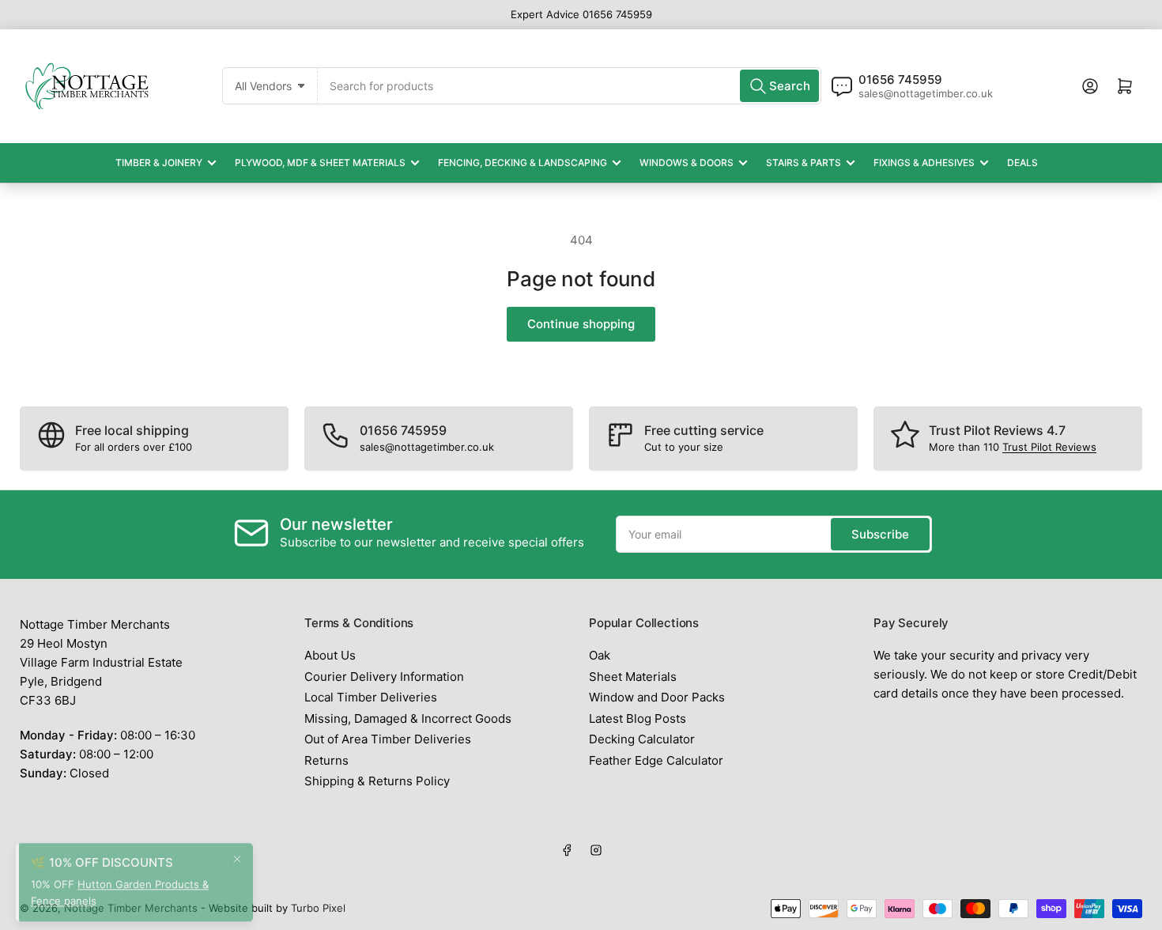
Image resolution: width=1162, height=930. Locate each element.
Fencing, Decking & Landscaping (522, 162)
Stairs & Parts (803, 162)
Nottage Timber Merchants (131, 908)
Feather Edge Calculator (656, 760)
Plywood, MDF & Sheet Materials (320, 162)
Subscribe (880, 534)
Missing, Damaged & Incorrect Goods (407, 718)
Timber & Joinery (158, 162)
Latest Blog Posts (637, 718)
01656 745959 (900, 79)
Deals (1022, 162)
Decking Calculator (642, 739)
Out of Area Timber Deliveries (387, 739)
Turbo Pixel (318, 908)
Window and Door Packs (657, 697)
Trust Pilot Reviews (1049, 446)
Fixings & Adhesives (924, 162)
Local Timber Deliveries (370, 697)
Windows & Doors (686, 162)
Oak (599, 655)
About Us (330, 655)
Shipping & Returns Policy (377, 780)
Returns (326, 760)
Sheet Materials (633, 676)
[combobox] (569, 85)
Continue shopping (581, 323)
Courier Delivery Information (384, 676)
